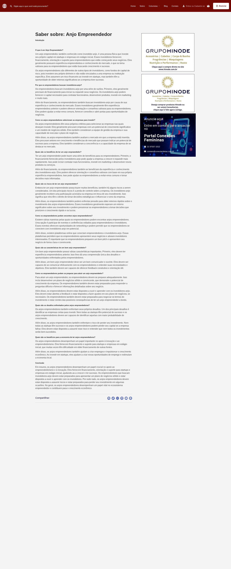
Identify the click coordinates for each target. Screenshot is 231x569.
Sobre (142, 6)
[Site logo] (5, 6)
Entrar (188, 6)
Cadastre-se (199, 6)
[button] (108, 398)
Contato (175, 6)
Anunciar (222, 6)
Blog (166, 6)
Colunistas (153, 6)
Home (133, 6)
